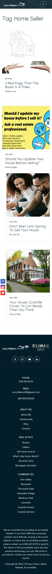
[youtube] (3, 293)
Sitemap (19, 567)
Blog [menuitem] (26, 424)
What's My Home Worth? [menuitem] (26, 456)
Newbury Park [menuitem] (26, 498)
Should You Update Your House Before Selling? (24, 161)
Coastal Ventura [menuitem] (26, 512)
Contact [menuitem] (26, 428)
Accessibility (30, 567)
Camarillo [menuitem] (26, 502)
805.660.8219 (26, 381)
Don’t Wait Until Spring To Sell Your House (27, 228)
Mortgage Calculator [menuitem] (26, 465)
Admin (44, 564)
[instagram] (3, 287)
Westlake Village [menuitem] (26, 493)
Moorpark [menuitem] (26, 484)
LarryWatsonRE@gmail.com (26, 392)
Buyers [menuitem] (26, 442)
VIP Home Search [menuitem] (26, 451)
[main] (26, 172)
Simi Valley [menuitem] (26, 479)
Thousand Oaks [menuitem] (26, 489)
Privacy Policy (32, 564)
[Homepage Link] (14, 4)
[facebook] (3, 281)
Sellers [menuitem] (26, 447)
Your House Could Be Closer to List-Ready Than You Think (25, 306)
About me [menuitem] (26, 414)
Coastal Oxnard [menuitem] (26, 507)
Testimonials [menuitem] (26, 419)
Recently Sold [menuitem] (26, 461)
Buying (8, 79)
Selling (9, 154)
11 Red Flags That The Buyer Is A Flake (22, 85)
